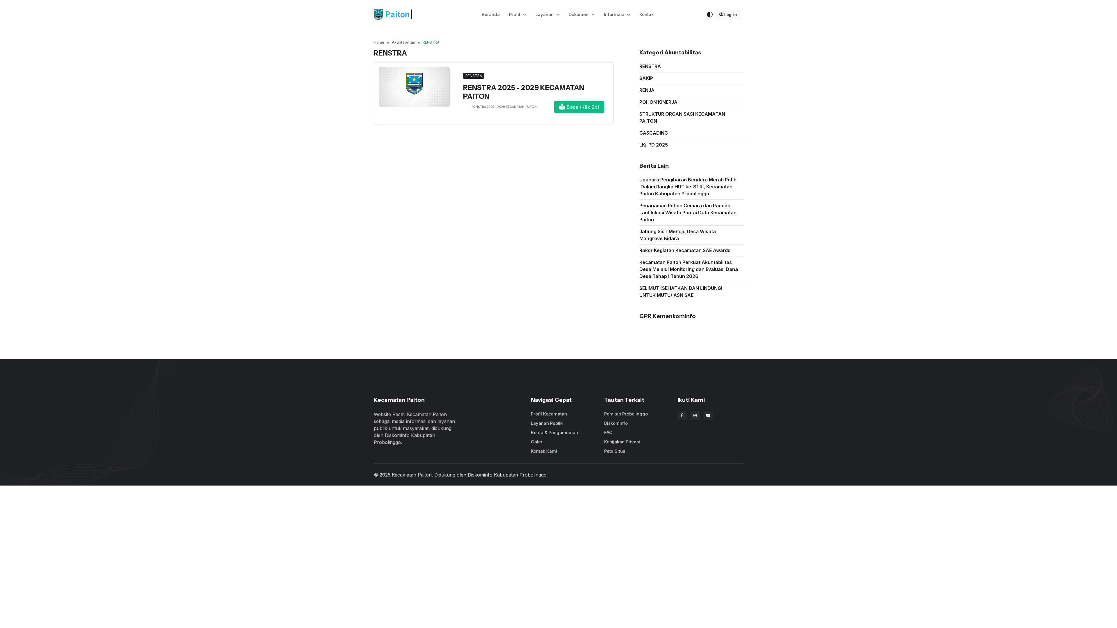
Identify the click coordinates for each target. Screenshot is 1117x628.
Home (379, 42)
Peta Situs (614, 451)
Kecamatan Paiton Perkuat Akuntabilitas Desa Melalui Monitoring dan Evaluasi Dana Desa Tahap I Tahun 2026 (688, 269)
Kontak (646, 14)
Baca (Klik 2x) (582, 107)
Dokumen (579, 14)
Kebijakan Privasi (622, 442)
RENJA (646, 90)
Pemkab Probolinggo (626, 414)
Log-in (730, 14)
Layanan (545, 14)
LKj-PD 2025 (653, 145)
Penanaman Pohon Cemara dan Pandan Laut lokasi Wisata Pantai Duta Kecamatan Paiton (688, 212)
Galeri (537, 442)
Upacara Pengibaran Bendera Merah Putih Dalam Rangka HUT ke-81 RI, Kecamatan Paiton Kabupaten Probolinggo (688, 187)
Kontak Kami (544, 451)
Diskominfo (616, 423)
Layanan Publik (547, 423)
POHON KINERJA (658, 102)
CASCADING (653, 133)
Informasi (614, 14)
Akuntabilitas (403, 42)
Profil (515, 14)
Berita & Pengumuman (554, 432)
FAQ (608, 432)
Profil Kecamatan (549, 414)
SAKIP (646, 78)
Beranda (491, 14)
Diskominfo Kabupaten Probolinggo (507, 475)
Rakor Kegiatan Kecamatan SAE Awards (684, 250)
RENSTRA (650, 66)
